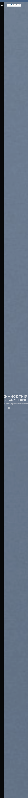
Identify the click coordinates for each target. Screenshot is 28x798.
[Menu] (2, 5)
